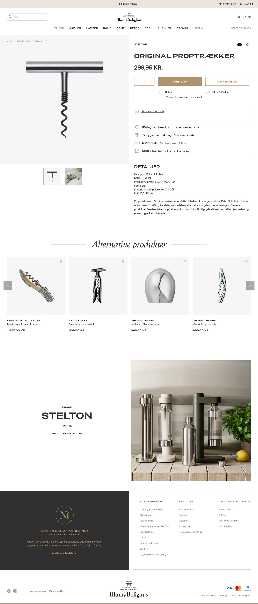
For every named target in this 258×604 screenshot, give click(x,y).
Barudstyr (40, 40)
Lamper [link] (92, 28)
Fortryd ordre (146, 520)
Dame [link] (121, 28)
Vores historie (225, 509)
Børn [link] (149, 28)
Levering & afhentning (151, 509)
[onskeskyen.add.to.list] (239, 44)
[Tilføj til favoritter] (60, 261)
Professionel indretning (190, 531)
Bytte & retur (146, 515)
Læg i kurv (180, 81)
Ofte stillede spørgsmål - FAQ (154, 526)
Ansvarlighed (225, 526)
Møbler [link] (75, 28)
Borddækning (23, 40)
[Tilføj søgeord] (10, 17)
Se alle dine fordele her (64, 553)
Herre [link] (135, 28)
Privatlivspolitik (56, 590)
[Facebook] (9, 591)
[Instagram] (15, 591)
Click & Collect (227, 81)
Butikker (223, 515)
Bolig (10, 40)
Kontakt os (145, 537)
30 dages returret (128, 3)
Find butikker (227, 4)
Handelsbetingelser (149, 543)
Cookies (144, 548)
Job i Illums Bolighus (229, 520)
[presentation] (8, 285)
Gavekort (183, 520)
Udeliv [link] (199, 28)
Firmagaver (185, 526)
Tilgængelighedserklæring (153, 554)
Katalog (183, 515)
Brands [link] (182, 28)
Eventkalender (186, 509)
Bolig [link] (107, 28)
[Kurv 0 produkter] (249, 16)
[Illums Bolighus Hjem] (129, 16)
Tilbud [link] (59, 28)
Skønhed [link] (164, 28)
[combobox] (27, 17)
